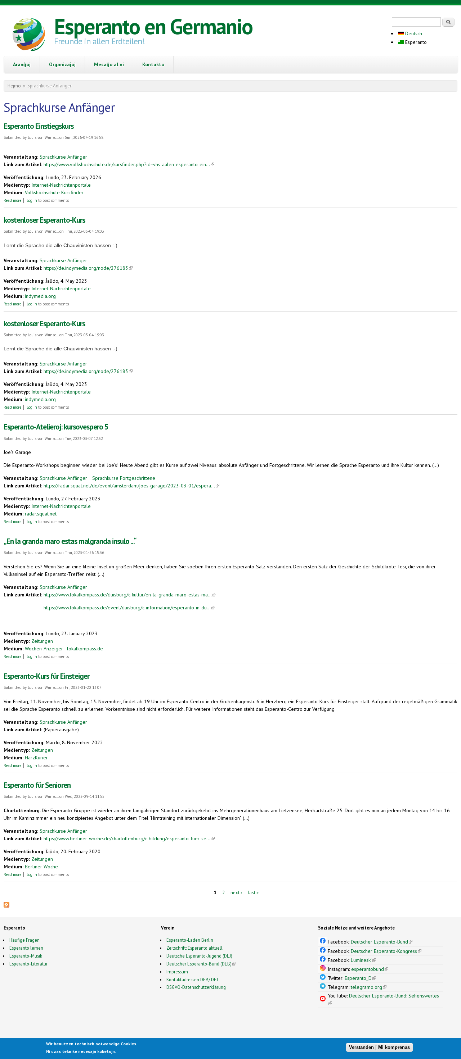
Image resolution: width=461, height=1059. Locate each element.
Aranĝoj (22, 64)
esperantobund (369, 969)
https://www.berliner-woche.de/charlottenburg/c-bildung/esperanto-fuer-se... (129, 838)
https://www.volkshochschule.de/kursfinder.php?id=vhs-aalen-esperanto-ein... (129, 164)
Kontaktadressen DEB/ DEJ (192, 979)
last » (253, 893)
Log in (32, 200)
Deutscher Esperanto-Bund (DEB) (199, 964)
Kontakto (153, 64)
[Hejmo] (29, 36)
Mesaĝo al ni (109, 64)
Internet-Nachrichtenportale (61, 185)
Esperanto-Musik (25, 956)
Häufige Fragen (24, 940)
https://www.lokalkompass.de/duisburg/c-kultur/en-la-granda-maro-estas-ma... (130, 594)
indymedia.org (40, 296)
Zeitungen (42, 641)
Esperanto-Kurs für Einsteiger (46, 676)
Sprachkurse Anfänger (63, 157)
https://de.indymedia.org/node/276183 (88, 268)
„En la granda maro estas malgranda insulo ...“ (70, 541)
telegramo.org (368, 987)
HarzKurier (36, 757)
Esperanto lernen (26, 948)
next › (236, 893)
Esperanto (415, 42)
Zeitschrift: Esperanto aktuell (194, 948)
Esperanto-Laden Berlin (189, 940)
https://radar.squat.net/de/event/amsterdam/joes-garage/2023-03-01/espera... (131, 485)
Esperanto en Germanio (153, 26)
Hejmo (14, 86)
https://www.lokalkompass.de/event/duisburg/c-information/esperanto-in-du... (129, 607)
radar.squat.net (41, 513)
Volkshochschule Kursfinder (54, 192)
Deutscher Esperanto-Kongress (386, 951)
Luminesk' (363, 960)
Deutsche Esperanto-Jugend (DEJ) (199, 956)
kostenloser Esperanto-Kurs (44, 220)
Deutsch (413, 33)
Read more (13, 200)
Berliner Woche (41, 866)
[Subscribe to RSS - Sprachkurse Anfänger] (6, 906)
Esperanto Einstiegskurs (38, 126)
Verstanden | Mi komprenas (379, 1047)
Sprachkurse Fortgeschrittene (123, 478)
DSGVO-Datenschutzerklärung (196, 987)
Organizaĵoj (62, 64)
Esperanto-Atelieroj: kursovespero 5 (56, 427)
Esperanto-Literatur (28, 964)
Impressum (177, 971)
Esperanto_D (360, 978)
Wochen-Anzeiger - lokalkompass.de (64, 648)
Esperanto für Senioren (37, 785)
